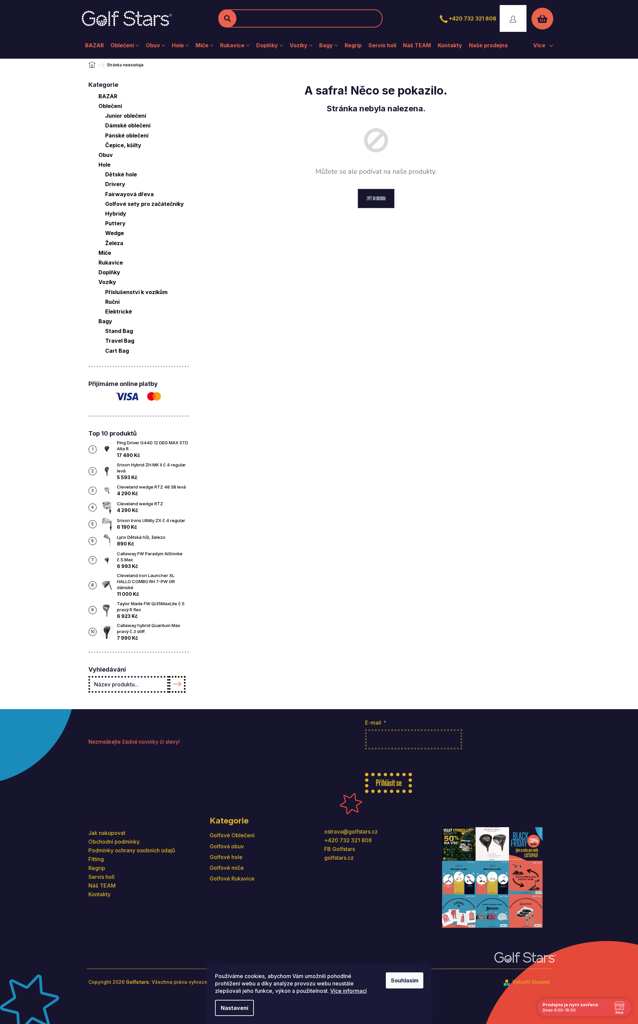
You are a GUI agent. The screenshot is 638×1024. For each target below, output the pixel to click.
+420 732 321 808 (472, 18)
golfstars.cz (339, 857)
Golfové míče (227, 867)
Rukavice (110, 262)
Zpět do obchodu (376, 198)
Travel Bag (119, 340)
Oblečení (110, 106)
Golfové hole (226, 857)
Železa (114, 243)
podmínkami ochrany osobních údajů (486, 760)
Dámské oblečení (127, 125)
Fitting (96, 859)
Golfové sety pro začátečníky (144, 204)
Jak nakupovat (106, 833)
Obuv (105, 155)
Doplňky (109, 272)
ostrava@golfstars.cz (351, 831)
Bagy (105, 321)
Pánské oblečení (126, 135)
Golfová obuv (227, 846)
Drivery (115, 184)
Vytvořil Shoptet (531, 982)
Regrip (96, 868)
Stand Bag (119, 331)
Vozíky (107, 282)
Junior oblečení (125, 115)
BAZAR (107, 96)
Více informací (348, 990)
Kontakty (99, 894)
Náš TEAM (102, 885)
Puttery (115, 223)
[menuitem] (94, 45)
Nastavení (234, 1008)
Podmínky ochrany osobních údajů (131, 850)
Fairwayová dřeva (129, 194)
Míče (104, 252)
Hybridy (115, 213)
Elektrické (118, 311)
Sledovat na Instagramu (497, 937)
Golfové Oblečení (232, 835)
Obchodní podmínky (114, 841)
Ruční (112, 301)
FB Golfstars (339, 849)
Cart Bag (117, 350)
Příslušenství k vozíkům (136, 292)
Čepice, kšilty (123, 145)
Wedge (114, 233)
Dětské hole (121, 174)
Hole (104, 164)
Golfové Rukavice (232, 878)
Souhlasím (404, 980)
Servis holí (101, 876)
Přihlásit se (389, 783)
